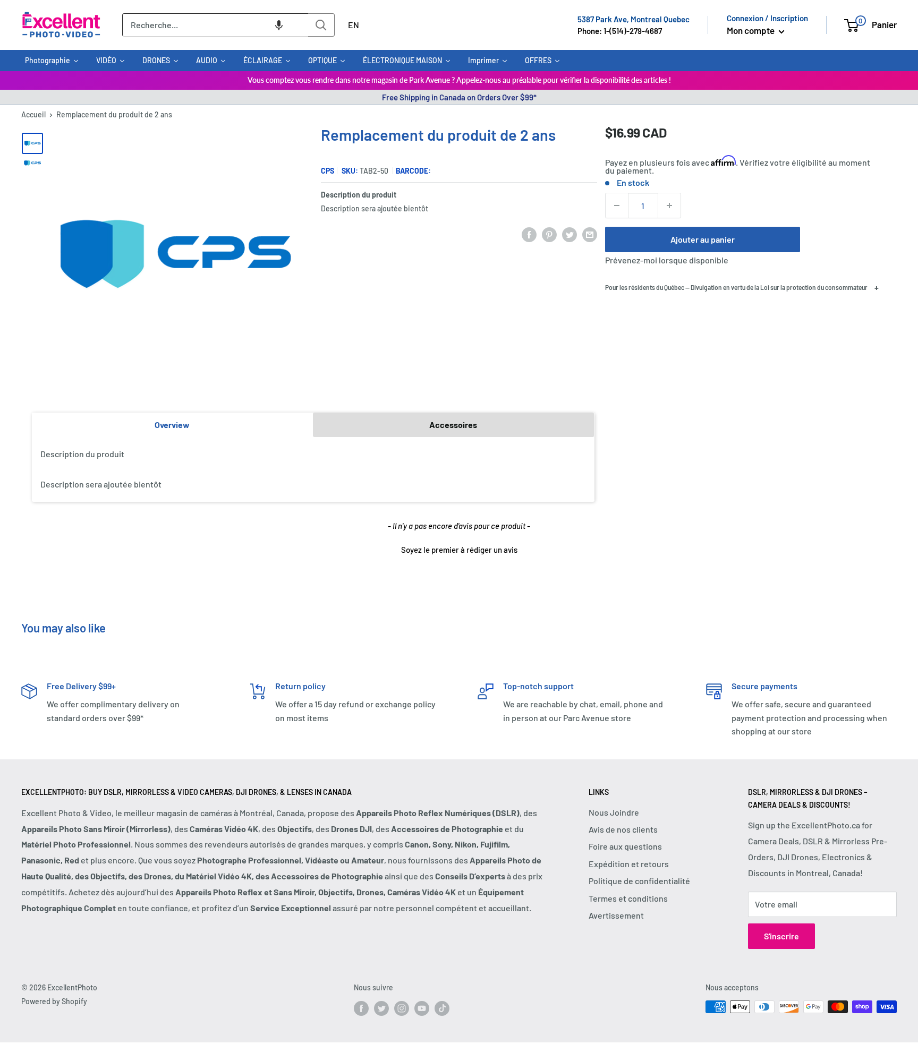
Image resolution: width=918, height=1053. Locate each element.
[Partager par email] (589, 234)
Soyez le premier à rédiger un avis (459, 549)
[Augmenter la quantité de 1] (669, 205)
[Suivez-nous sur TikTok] (442, 1007)
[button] (279, 25)
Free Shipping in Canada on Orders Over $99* (459, 97)
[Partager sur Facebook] (529, 234)
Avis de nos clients (623, 829)
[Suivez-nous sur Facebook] (361, 1007)
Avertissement (616, 915)
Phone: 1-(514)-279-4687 (619, 31)
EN (353, 25)
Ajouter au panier (702, 239)
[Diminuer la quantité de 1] (617, 205)
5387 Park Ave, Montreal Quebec (633, 19)
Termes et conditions (628, 898)
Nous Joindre (614, 812)
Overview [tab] (172, 425)
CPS (327, 170)
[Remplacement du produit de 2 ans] (32, 143)
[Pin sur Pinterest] (549, 234)
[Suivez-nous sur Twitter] (381, 1007)
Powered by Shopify (54, 1001)
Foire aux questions (625, 846)
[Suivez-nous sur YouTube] (421, 1007)
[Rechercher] (321, 25)
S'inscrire (781, 936)
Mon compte (751, 30)
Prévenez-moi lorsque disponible (666, 260)
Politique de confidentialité (639, 881)
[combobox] (215, 25)
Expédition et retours (629, 864)
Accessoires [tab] (453, 425)
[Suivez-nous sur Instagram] (401, 1007)
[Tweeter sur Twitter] (569, 234)
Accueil (33, 114)
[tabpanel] (313, 469)
